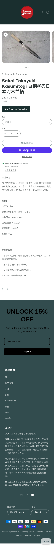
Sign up (27, 352)
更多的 (8, 418)
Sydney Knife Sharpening (19, 532)
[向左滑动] (21, 68)
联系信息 (37, 536)
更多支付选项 (27, 156)
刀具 (7, 389)
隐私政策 (49, 532)
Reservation (10, 400)
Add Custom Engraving (16, 109)
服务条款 (28, 536)
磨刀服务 (9, 383)
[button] (5, 12)
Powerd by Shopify (36, 532)
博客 (7, 412)
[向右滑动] (33, 68)
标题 (4, 117)
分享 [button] (6, 288)
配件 (7, 395)
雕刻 (7, 406)
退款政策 (19, 536)
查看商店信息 (10, 170)
